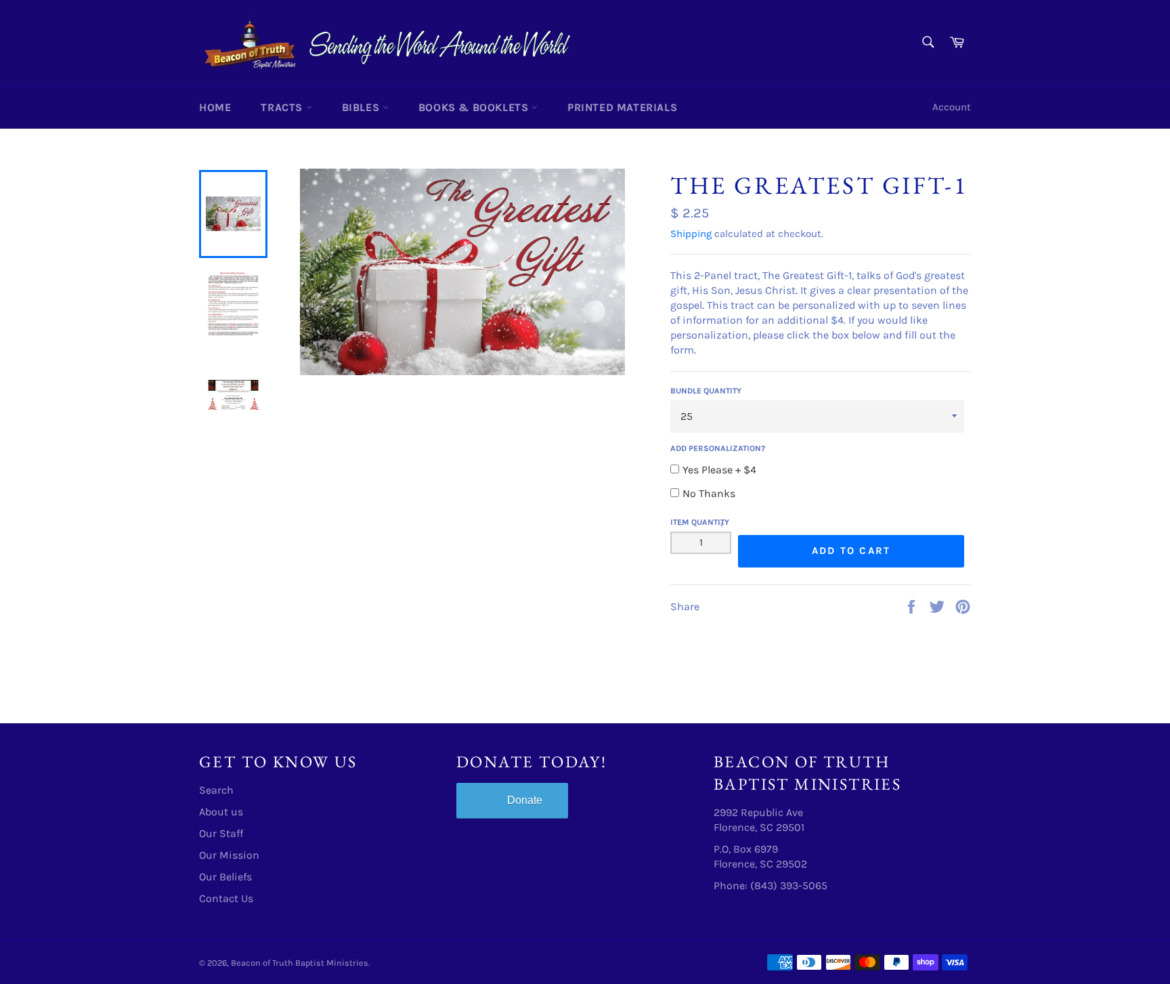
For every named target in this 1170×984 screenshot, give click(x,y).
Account (951, 107)
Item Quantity (699, 522)
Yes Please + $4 (719, 469)
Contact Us (226, 898)
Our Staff (221, 833)
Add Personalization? (717, 448)
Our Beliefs (225, 876)
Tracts (283, 107)
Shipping (691, 234)
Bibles (362, 107)
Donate (524, 800)
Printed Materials (622, 107)
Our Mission (229, 855)
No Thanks (708, 493)
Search (216, 790)
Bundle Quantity (705, 390)
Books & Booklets (475, 107)
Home (215, 107)
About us (221, 811)
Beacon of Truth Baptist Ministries (299, 963)
